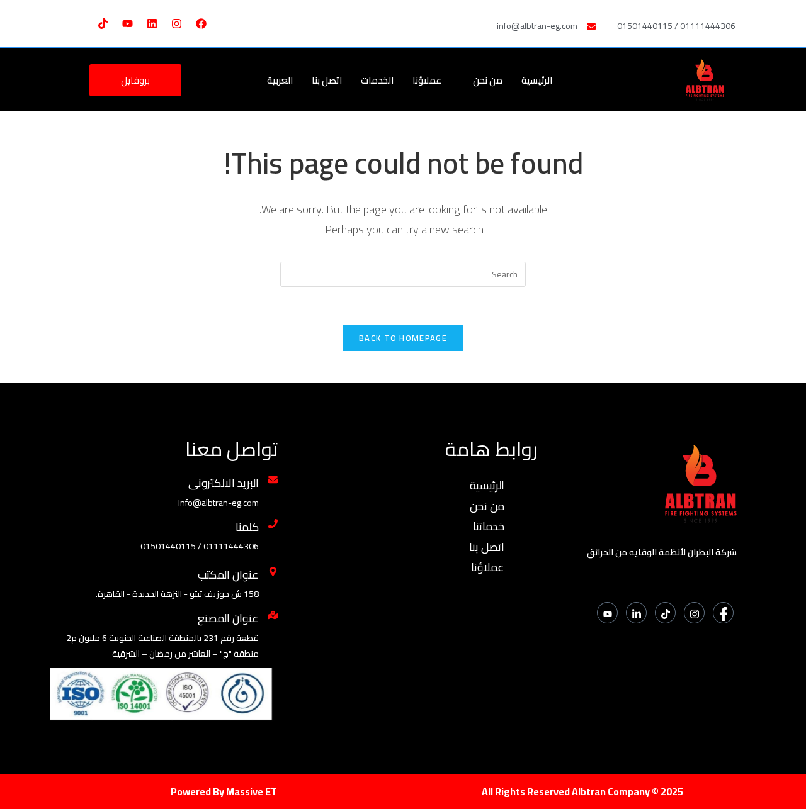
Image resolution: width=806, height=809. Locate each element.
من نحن (487, 80)
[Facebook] (201, 23)
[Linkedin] (151, 23)
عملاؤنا (426, 80)
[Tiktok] (102, 23)
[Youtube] (127, 23)
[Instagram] (176, 23)
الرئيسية (536, 80)
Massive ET (251, 791)
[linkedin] (636, 612)
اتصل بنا (327, 80)
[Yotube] (607, 612)
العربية (280, 80)
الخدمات (377, 80)
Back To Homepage (403, 337)
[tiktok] (665, 612)
